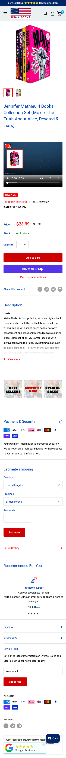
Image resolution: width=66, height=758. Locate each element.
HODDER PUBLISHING (15, 202)
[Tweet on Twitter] (53, 289)
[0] (59, 13)
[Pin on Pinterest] (46, 289)
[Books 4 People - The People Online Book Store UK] (9, 752)
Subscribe (15, 681)
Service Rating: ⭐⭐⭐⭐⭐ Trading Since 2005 (33, 2)
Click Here (33, 607)
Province (9, 493)
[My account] (52, 14)
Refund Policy (11, 547)
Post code (9, 510)
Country (8, 477)
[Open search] (46, 14)
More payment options (33, 277)
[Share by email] (60, 289)
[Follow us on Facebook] (6, 725)
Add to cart (33, 257)
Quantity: (9, 244)
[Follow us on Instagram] (19, 725)
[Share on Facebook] (39, 289)
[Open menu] (5, 13)
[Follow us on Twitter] (12, 725)
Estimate (14, 532)
